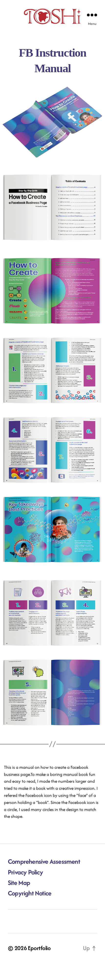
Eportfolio (39, 948)
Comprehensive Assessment (44, 861)
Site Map (19, 882)
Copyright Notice (29, 893)
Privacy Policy (25, 872)
